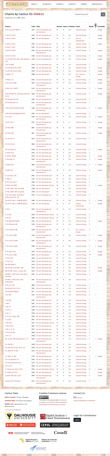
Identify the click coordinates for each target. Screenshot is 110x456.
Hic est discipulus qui (43, 35)
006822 (39, 14)
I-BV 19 (8, 307)
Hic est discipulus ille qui (45, 185)
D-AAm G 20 (9, 153)
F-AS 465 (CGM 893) (12, 221)
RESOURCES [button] (97, 4)
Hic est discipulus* (43, 38)
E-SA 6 (7, 209)
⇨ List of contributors (13, 410)
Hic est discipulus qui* (44, 176)
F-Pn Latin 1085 (11, 255)
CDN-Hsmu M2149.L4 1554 (14, 108)
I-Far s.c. (8, 313)
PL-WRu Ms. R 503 (11, 351)
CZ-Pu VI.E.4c (10, 144)
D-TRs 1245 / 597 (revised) (14, 188)
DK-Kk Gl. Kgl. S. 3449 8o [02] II (16, 200)
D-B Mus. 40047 (10, 156)
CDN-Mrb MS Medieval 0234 (15, 113)
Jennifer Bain (10, 401)
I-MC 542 (8, 323)
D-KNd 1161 (9, 165)
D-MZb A (8, 179)
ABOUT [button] (34, 4)
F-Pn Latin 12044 (11, 241)
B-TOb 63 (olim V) (11, 102)
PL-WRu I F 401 (10, 356)
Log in (77, 420)
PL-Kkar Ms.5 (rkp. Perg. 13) (15, 347)
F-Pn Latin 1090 (11, 235)
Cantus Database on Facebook (84, 400)
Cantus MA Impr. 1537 (13, 375)
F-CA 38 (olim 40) (11, 224)
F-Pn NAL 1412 (10, 252)
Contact (79, 398)
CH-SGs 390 (9, 133)
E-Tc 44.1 (8, 214)
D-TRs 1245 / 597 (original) (14, 192)
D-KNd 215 (9, 170)
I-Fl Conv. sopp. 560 (12, 316)
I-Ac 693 (8, 295)
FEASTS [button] (72, 4)
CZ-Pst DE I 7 (10, 139)
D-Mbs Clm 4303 (11, 185)
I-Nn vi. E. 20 (9, 329)
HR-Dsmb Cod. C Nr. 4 (12, 288)
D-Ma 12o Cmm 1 (11, 182)
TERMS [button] (83, 4)
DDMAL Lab (9, 404)
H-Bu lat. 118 (9, 285)
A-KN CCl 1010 (10, 56)
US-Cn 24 (8, 366)
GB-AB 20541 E (10, 264)
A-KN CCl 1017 (10, 47)
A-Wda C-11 (9, 74)
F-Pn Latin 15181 (11, 246)
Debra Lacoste (10, 397)
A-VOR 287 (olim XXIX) (13, 68)
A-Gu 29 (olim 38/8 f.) (12, 30)
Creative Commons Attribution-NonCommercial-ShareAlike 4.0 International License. (53, 402)
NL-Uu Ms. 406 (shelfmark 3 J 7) (16, 339)
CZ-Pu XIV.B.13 (10, 149)
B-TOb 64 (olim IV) (11, 99)
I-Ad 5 (7, 303)
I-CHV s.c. (8, 310)
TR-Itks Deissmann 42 (13, 363)
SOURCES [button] (47, 4)
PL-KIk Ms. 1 (9, 344)
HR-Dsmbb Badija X (12, 291)
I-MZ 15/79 (9, 326)
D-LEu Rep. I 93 (10, 176)
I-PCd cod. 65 (10, 332)
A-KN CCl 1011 (10, 38)
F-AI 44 (7, 218)
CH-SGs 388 (9, 128)
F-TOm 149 (9, 258)
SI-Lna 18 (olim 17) (12, 359)
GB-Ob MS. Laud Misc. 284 (14, 268)
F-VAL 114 (8, 261)
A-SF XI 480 (9, 64)
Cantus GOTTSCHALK (13, 381)
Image (100, 30)
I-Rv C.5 (8, 336)
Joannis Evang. (81, 30)
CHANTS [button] (59, 4)
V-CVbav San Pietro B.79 (14, 369)
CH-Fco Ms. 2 (9, 122)
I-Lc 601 (8, 319)
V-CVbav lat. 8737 (11, 372)
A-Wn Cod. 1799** (11, 88)
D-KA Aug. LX (10, 159)
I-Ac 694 (8, 300)
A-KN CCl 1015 (10, 35)
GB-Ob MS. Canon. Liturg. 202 (15, 271)
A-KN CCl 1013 (10, 50)
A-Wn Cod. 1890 (10, 83)
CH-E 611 (8, 117)
